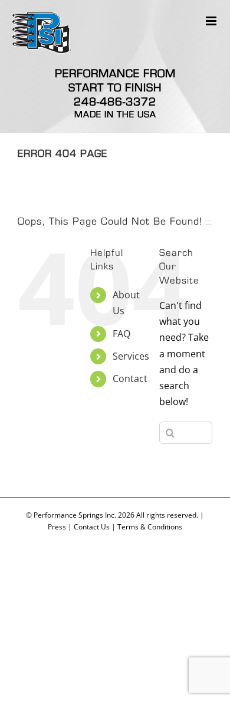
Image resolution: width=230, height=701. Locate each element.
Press (57, 527)
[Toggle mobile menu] (212, 21)
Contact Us (92, 527)
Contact (130, 378)
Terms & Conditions (149, 527)
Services (131, 356)
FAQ (121, 333)
